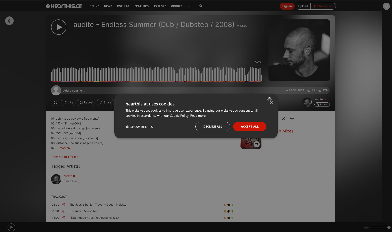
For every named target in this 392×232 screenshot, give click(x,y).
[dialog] (196, 116)
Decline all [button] (212, 126)
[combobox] (270, 99)
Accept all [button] (250, 126)
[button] (139, 126)
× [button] (271, 102)
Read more (198, 115)
